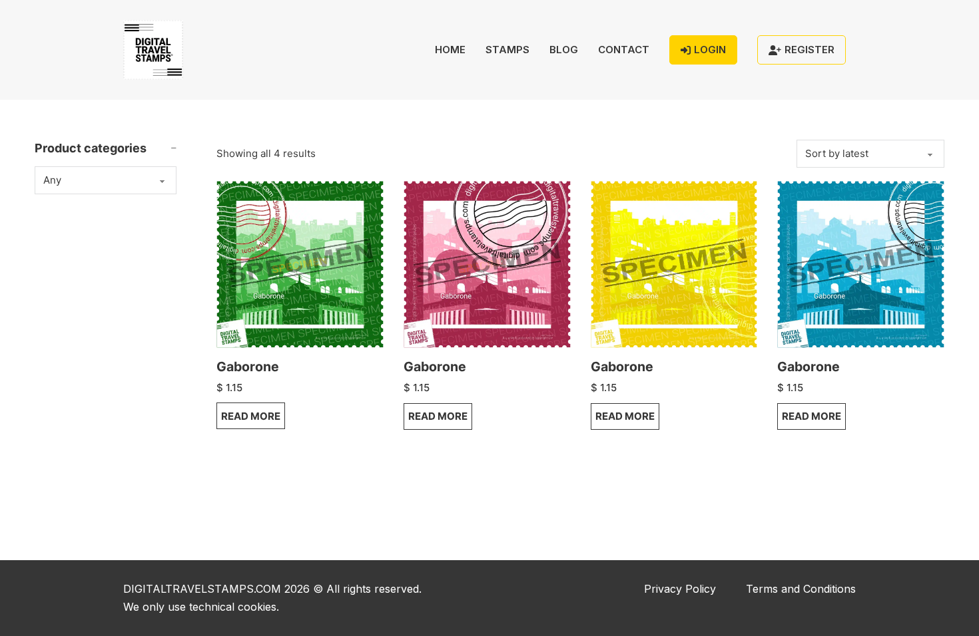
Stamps (507, 49)
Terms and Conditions (801, 588)
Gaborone (247, 367)
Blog (563, 49)
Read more (250, 416)
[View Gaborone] (300, 263)
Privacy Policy (680, 588)
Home (450, 49)
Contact (623, 49)
